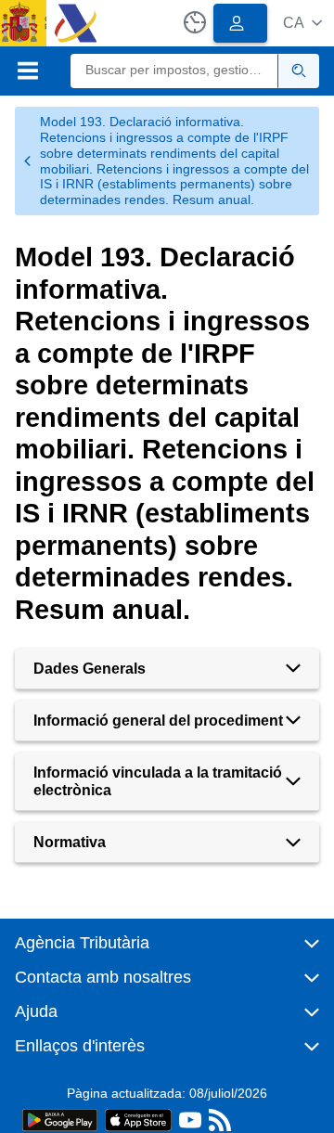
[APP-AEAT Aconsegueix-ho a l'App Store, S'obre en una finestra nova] (138, 1119)
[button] (302, 23)
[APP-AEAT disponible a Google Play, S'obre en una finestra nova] (59, 1119)
